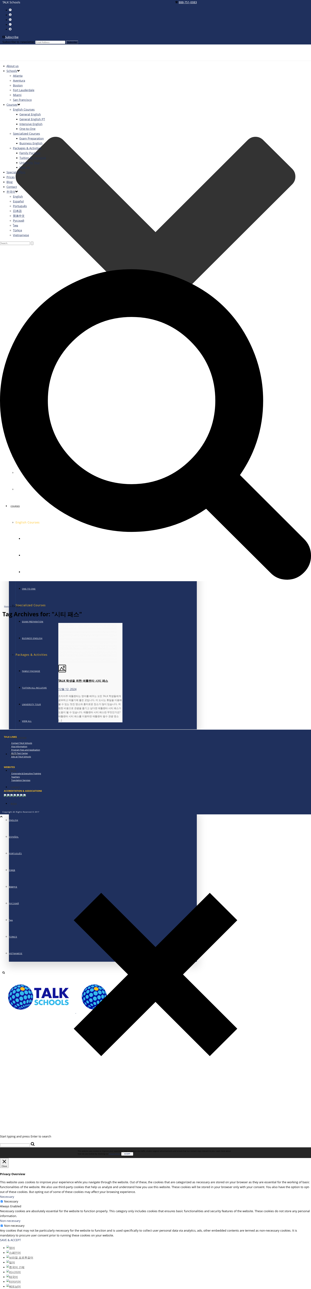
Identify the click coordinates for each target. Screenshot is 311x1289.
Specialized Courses (26, 134)
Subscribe (11, 37)
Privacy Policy (114, 1154)
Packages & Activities (27, 148)
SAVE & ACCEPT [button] (10, 1240)
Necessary (11, 1201)
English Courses (24, 109)
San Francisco (22, 100)
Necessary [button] (7, 1197)
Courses (11, 105)
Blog (13, 770)
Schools (11, 71)
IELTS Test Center (19, 753)
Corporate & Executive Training (26, 773)
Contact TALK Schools (21, 743)
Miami (17, 95)
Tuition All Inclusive (34, 687)
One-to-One (29, 588)
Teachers (15, 776)
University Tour (31, 704)
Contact (15, 787)
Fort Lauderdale (23, 90)
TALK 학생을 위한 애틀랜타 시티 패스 (83, 681)
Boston (18, 85)
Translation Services (20, 780)
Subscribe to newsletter (18, 42)
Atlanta (18, 76)
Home (7, 606)
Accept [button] (127, 1154)
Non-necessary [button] (10, 1221)
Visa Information (19, 746)
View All (27, 721)
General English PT (32, 119)
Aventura (19, 80)
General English (30, 114)
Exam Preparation (32, 621)
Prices (10, 177)
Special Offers (19, 737)
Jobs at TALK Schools (21, 756)
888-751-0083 (188, 2)
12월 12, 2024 (67, 689)
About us (12, 66)
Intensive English (30, 124)
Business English (32, 638)
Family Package (31, 671)
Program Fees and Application (25, 749)
